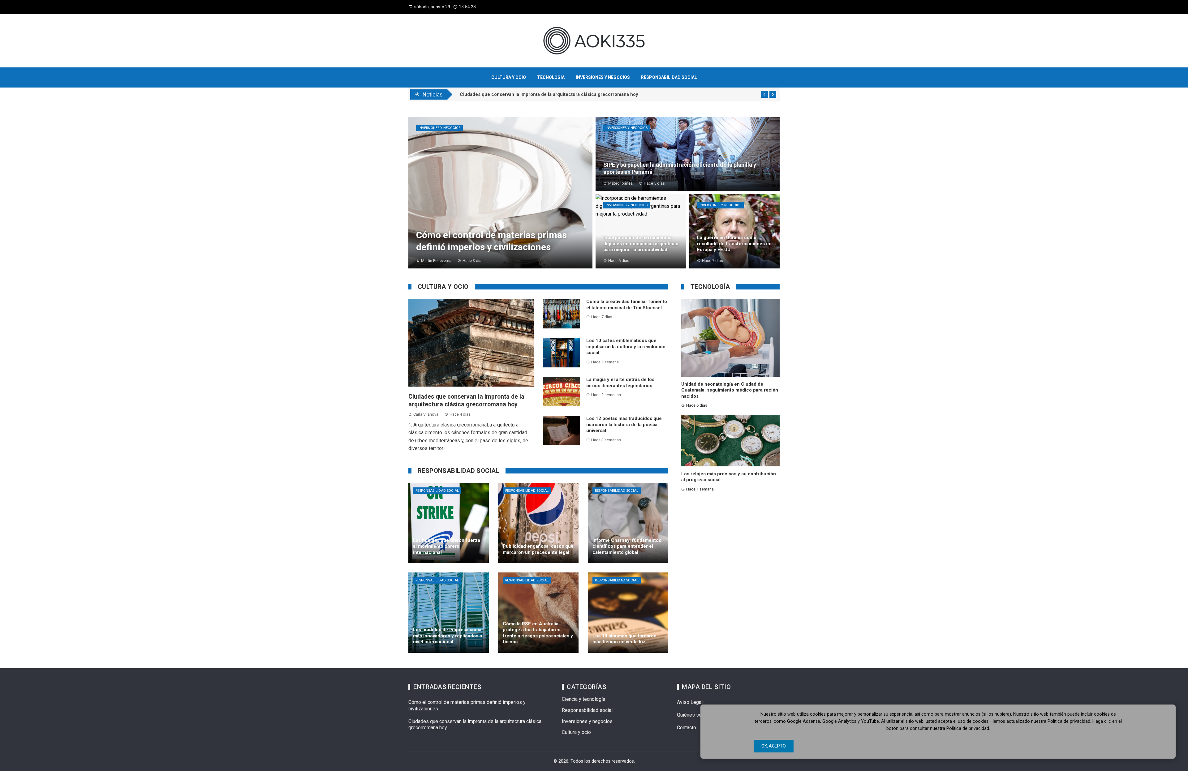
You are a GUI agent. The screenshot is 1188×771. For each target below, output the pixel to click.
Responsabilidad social (437, 491)
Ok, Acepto (773, 745)
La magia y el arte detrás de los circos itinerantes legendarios (620, 382)
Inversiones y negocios (439, 128)
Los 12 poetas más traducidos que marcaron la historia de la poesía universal (624, 424)
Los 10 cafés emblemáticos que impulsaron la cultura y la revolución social (625, 346)
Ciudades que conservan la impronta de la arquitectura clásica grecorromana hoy (549, 98)
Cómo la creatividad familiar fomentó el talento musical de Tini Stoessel (626, 305)
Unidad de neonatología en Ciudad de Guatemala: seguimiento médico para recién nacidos (729, 390)
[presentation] (764, 94)
